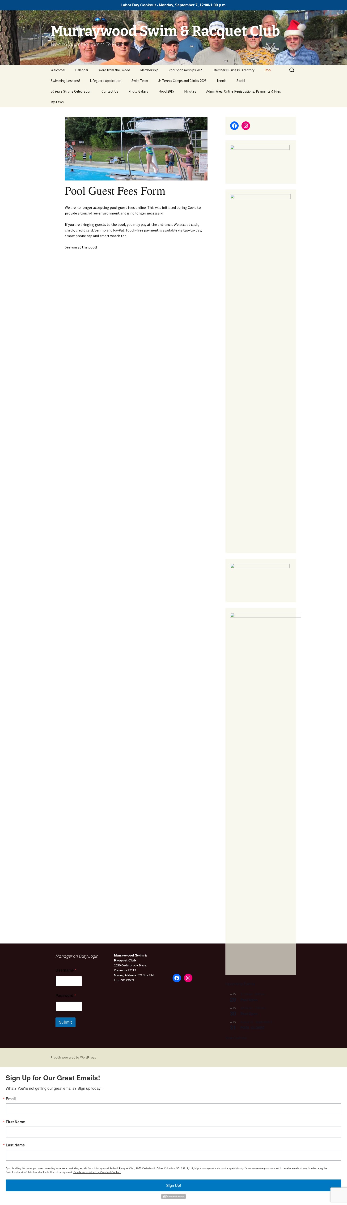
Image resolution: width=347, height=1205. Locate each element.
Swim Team (139, 80)
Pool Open (249, 999)
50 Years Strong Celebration (71, 91)
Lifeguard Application (105, 80)
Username (65, 970)
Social (241, 80)
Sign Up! (173, 1185)
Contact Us (110, 91)
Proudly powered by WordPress (73, 1057)
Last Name (15, 1145)
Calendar (81, 70)
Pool (268, 70)
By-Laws (57, 102)
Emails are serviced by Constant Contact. (97, 1172)
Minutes (190, 91)
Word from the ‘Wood (114, 70)
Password (65, 995)
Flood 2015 (166, 91)
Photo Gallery (138, 91)
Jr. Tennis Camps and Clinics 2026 (182, 80)
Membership (149, 70)
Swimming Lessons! (65, 80)
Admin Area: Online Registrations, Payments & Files (243, 91)
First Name (15, 1122)
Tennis (221, 80)
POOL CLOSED (253, 1027)
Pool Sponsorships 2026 (186, 70)
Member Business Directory (233, 70)
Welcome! (58, 70)
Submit (65, 1022)
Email (11, 1099)
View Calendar (236, 1037)
